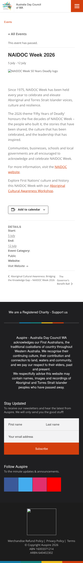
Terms (71, 541)
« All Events (17, 34)
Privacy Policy (55, 541)
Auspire (46, 545)
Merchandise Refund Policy (25, 541)
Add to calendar (29, 209)
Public (12, 256)
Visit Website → (18, 266)
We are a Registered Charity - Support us (38, 312)
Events (8, 22)
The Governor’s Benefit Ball (64, 280)
